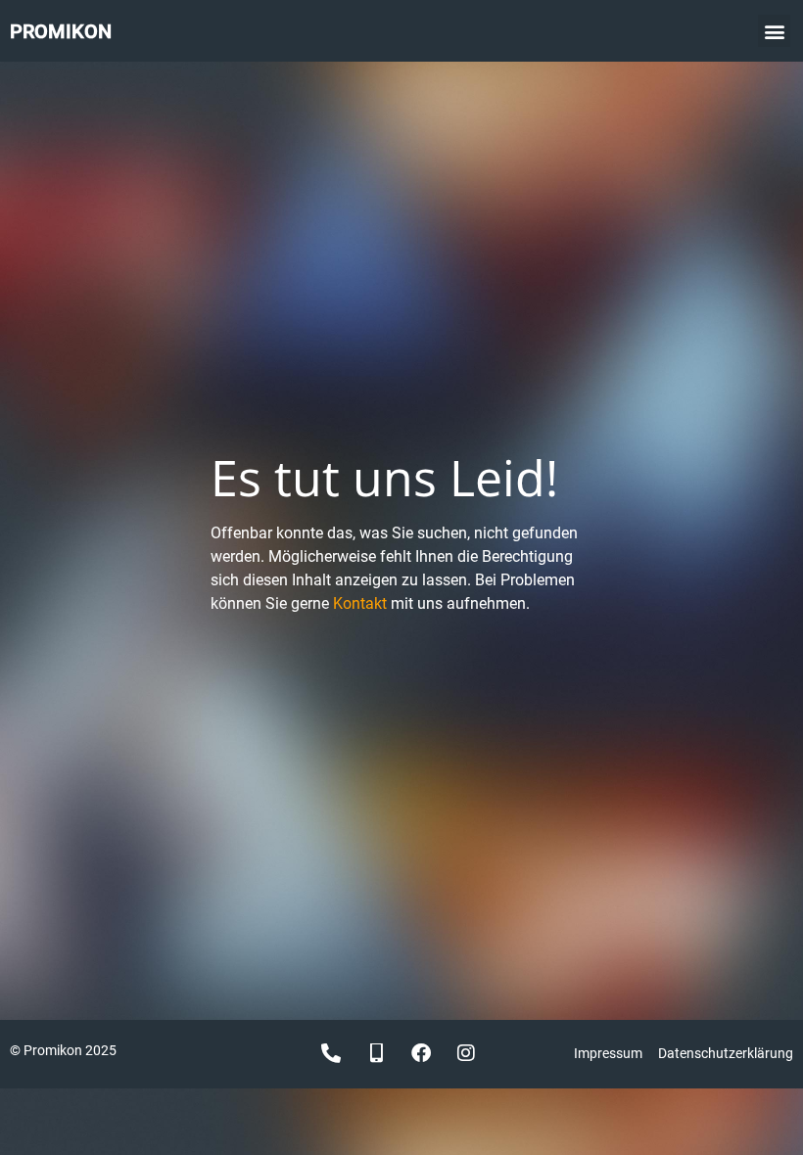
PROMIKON (61, 31)
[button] (774, 31)
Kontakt (360, 603)
